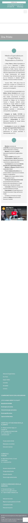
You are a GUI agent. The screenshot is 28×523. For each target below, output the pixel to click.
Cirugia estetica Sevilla (8, 471)
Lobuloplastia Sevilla (8, 504)
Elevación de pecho (7, 474)
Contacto (5, 388)
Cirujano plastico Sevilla (8, 441)
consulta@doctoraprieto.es (15, 5)
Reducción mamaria (7, 447)
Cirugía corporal (20, 519)
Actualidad (5, 385)
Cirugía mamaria (12, 519)
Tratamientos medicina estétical (8, 521)
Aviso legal (18, 515)
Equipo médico (6, 379)
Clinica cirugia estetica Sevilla (10, 477)
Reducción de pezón (8, 507)
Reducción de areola (8, 498)
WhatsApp (20, 7)
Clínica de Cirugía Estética (9, 373)
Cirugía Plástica (7, 65)
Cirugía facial (4, 519)
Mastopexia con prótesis (8, 444)
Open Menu (25, 11)
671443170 (10, 7)
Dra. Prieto (5, 376)
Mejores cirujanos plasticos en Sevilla (11, 501)
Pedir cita (14, 2)
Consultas (5, 382)
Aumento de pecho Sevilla (9, 468)
